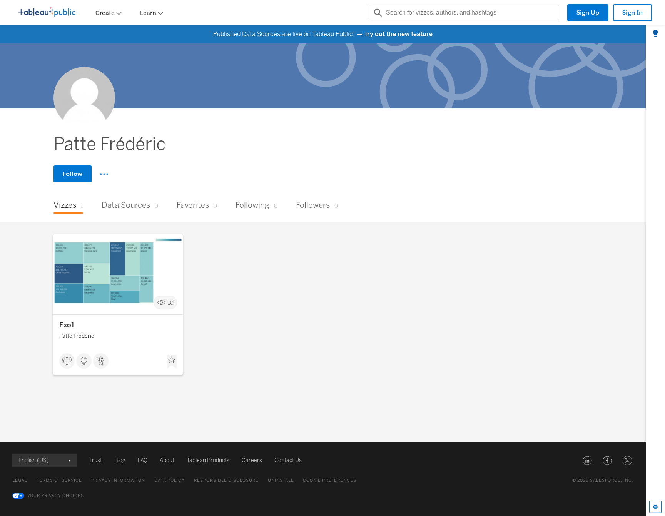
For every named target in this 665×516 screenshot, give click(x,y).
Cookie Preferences (329, 480)
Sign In (632, 12)
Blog (119, 460)
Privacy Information (118, 480)
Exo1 (66, 325)
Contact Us (288, 460)
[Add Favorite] (172, 362)
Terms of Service (59, 480)
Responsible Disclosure (226, 480)
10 (171, 302)
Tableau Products (208, 460)
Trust (95, 460)
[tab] (655, 34)
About (167, 460)
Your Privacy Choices (55, 495)
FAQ (142, 460)
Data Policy (169, 480)
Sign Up (587, 12)
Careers (252, 460)
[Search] (376, 12)
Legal (19, 480)
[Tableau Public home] (46, 13)
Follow (72, 174)
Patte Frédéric (76, 336)
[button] (587, 460)
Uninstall (281, 480)
